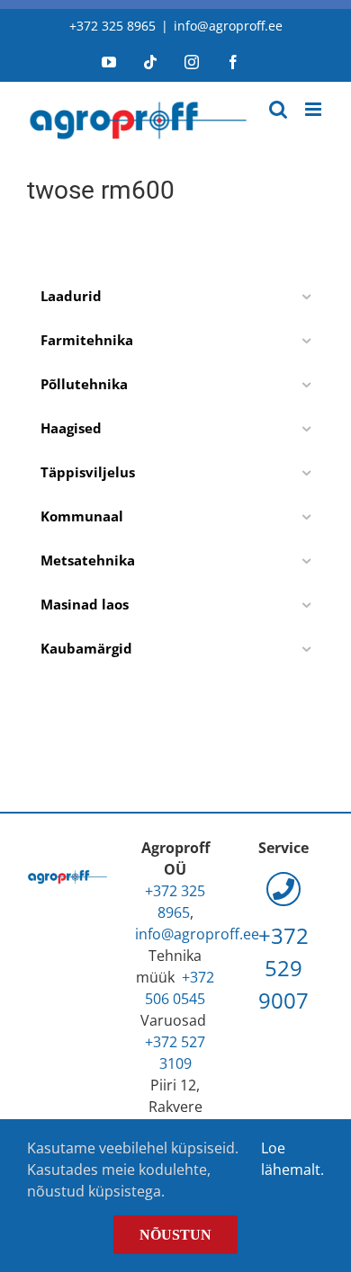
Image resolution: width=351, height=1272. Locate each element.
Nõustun (176, 1234)
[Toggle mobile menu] (314, 109)
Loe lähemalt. (292, 1158)
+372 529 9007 (283, 968)
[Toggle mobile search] (278, 109)
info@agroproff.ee (228, 25)
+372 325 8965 (112, 25)
